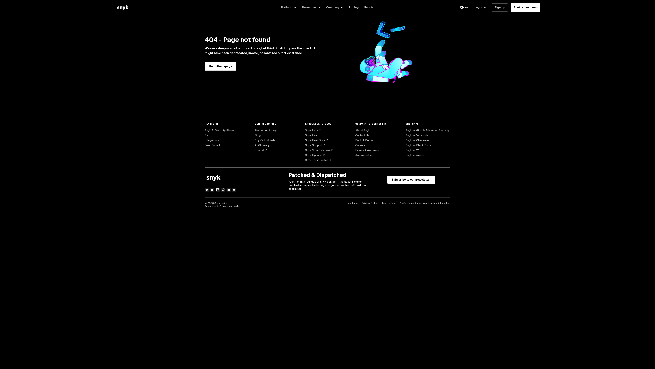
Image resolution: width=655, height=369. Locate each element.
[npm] (229, 190)
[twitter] (207, 190)
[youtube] (212, 190)
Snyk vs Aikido (415, 155)
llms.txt (259, 150)
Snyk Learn (312, 135)
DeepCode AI (213, 145)
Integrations (212, 140)
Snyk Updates (314, 155)
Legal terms (352, 203)
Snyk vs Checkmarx (418, 140)
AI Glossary (262, 145)
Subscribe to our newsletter (411, 179)
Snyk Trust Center (316, 160)
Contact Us (362, 135)
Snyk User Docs (315, 140)
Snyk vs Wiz (413, 150)
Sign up (499, 7)
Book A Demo (364, 140)
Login (478, 7)
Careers (360, 145)
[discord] (234, 190)
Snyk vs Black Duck (418, 145)
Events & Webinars (367, 150)
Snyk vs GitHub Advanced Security (427, 130)
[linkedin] (218, 190)
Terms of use (389, 203)
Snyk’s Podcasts (265, 140)
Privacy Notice (370, 203)
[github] (223, 190)
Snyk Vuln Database (318, 150)
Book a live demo (525, 7)
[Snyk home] (123, 7)
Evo (207, 135)
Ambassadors (364, 155)
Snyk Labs (311, 130)
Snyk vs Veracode (417, 135)
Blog (258, 135)
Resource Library (266, 130)
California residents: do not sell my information (425, 203)
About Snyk (362, 130)
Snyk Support (313, 145)
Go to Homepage (220, 66)
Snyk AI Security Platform (221, 130)
